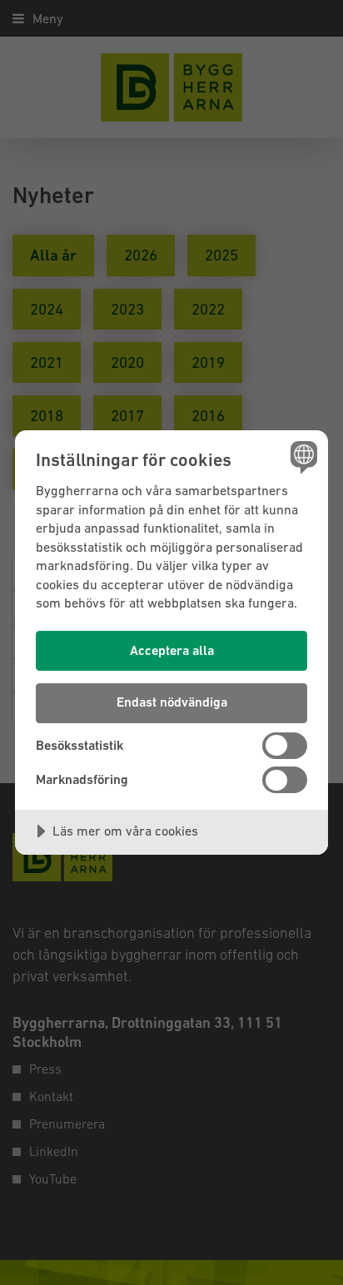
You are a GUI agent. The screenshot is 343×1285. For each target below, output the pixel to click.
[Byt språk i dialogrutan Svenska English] (302, 456)
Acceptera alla (172, 650)
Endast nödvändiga (172, 702)
